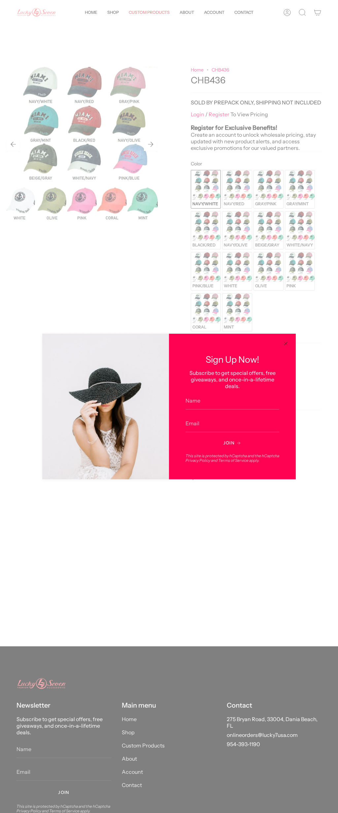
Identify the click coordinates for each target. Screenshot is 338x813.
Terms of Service (233, 460)
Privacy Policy (198, 460)
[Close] (286, 343)
